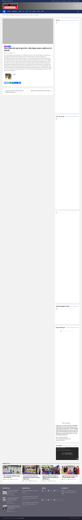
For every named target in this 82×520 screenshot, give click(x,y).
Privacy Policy (64, 1)
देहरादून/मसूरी (14, 11)
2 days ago (26, 480)
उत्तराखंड (8, 11)
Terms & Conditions (76, 1)
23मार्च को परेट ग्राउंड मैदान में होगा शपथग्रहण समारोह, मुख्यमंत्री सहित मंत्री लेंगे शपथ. (14, 91)
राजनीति (20, 11)
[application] (67, 453)
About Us (53, 1)
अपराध (42, 11)
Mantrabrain (22, 518)
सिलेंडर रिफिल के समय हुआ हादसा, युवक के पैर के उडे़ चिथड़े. (40, 90)
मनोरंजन (34, 11)
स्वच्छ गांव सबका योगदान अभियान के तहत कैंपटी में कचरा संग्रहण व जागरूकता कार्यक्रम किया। (31, 477)
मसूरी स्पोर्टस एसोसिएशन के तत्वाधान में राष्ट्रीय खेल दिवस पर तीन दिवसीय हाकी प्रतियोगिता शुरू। (50, 477)
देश (23, 11)
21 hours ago (7, 479)
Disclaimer (69, 1)
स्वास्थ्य (38, 11)
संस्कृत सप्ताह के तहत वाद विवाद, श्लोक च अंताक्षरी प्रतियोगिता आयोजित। (70, 476)
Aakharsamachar (15, 479)
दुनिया (27, 11)
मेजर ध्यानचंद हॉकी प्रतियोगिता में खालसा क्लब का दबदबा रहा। (11, 476)
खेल (30, 11)
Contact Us (58, 1)
